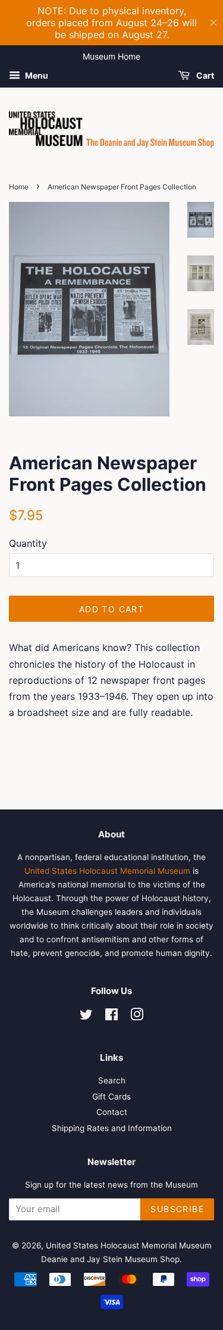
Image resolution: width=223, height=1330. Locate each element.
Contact (111, 1112)
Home (19, 186)
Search (111, 1080)
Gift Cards (111, 1096)
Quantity (28, 543)
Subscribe (177, 1209)
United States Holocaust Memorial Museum (107, 871)
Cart (204, 75)
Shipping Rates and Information (112, 1128)
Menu (35, 75)
